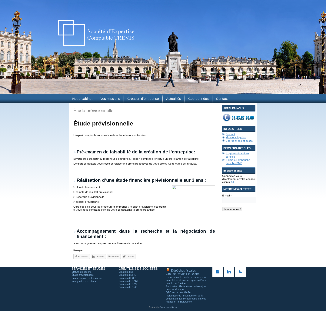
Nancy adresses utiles (84, 281)
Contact (222, 99)
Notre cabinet (82, 99)
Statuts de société (81, 271)
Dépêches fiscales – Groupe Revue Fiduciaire (183, 272)
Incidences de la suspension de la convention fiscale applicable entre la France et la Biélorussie (186, 298)
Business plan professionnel (87, 278)
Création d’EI (126, 271)
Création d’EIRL (127, 274)
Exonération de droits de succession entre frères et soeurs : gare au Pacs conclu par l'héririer (186, 280)
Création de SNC (128, 287)
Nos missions (110, 99)
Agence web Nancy (168, 307)
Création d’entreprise (143, 99)
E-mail (226, 195)
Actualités (173, 99)
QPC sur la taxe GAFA (178, 292)
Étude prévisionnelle (83, 274)
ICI (232, 181)
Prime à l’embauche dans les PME (238, 161)
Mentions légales (236, 137)
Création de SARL (128, 281)
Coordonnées (198, 99)
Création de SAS (128, 284)
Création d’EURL (128, 278)
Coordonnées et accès (239, 140)
